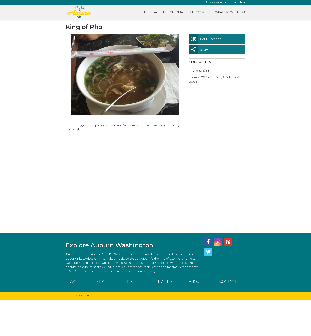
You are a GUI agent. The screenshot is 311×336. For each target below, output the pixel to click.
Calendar (177, 12)
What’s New (224, 12)
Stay (154, 12)
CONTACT (228, 281)
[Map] (125, 179)
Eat (163, 12)
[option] (125, 74)
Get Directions (210, 39)
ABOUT (195, 281)
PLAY (70, 281)
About (242, 12)
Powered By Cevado (89, 296)
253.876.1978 (217, 2)
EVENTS (165, 281)
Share (204, 49)
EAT (130, 281)
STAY (100, 281)
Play (143, 12)
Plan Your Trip (199, 12)
